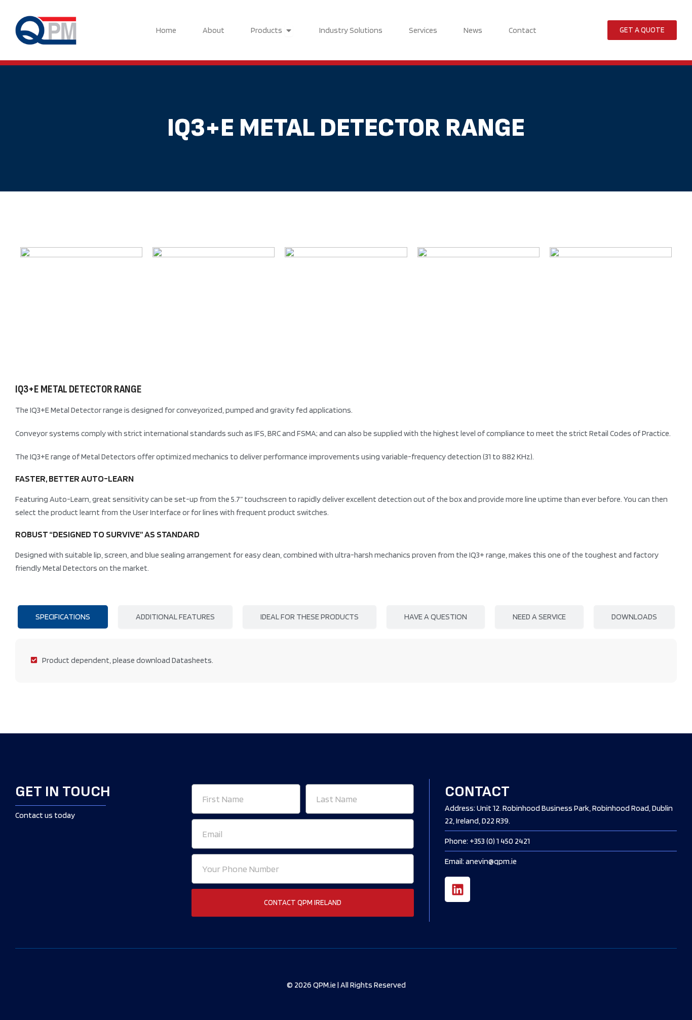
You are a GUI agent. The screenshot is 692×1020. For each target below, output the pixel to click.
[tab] (63, 617)
